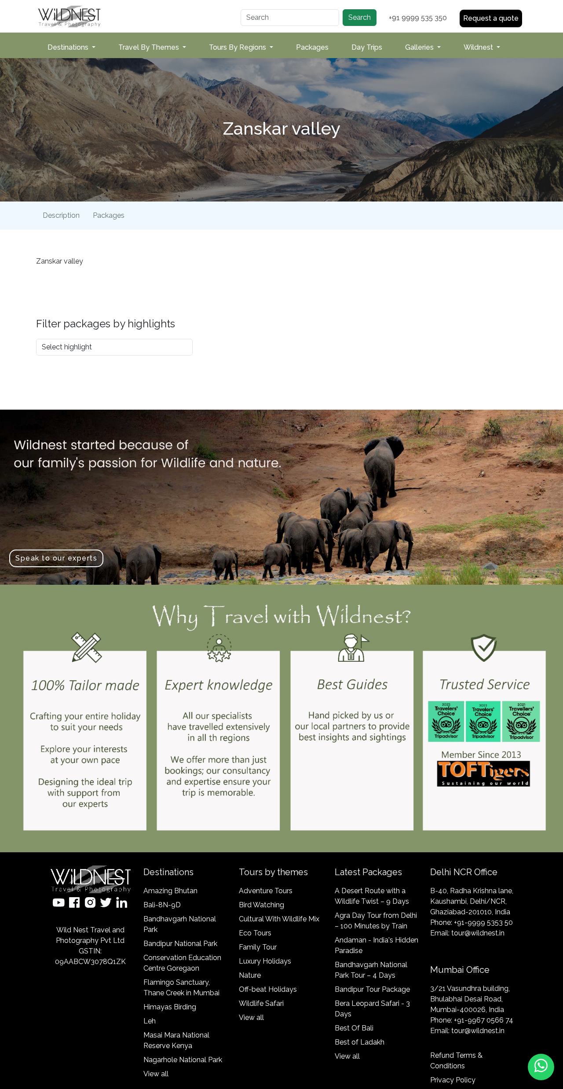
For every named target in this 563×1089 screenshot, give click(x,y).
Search (359, 17)
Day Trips (366, 47)
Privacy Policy (452, 1080)
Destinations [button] (69, 47)
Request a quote (491, 18)
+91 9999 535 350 (418, 18)
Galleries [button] (420, 47)
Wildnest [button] (479, 47)
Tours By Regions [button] (238, 47)
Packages (312, 47)
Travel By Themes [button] (149, 47)
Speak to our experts (56, 558)
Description (61, 215)
